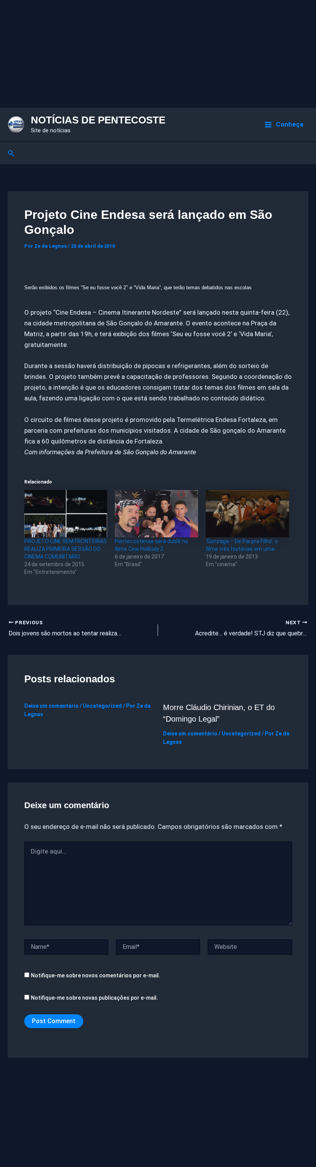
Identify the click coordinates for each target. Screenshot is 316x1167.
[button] (11, 153)
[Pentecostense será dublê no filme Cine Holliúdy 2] (156, 513)
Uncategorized (102, 706)
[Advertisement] (158, 54)
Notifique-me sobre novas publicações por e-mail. (94, 998)
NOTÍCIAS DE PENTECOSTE (98, 120)
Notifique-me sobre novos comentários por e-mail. (95, 975)
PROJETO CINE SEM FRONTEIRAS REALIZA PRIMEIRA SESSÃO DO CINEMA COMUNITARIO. (65, 549)
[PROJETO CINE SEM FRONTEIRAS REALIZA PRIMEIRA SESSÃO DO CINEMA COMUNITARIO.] (66, 513)
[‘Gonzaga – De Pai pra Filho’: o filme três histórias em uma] (247, 513)
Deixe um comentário (51, 706)
